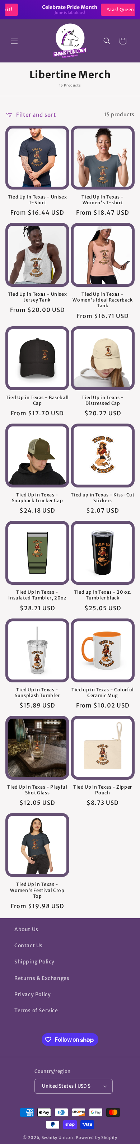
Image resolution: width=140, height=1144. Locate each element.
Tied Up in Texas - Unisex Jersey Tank (37, 297)
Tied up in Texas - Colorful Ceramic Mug (102, 692)
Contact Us (28, 945)
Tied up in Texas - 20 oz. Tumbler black (102, 595)
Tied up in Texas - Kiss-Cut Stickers (102, 497)
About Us (26, 929)
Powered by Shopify (96, 1137)
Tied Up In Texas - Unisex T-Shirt (37, 199)
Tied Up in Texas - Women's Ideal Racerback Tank (103, 299)
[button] (14, 41)
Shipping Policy (34, 961)
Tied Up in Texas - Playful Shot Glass (37, 789)
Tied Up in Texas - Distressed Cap (102, 400)
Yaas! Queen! (99, 9)
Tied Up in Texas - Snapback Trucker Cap (37, 497)
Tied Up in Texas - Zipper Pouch (102, 789)
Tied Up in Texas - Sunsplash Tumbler (37, 692)
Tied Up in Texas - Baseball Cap (37, 400)
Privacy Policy (32, 994)
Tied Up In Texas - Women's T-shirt (102, 199)
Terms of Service (36, 1010)
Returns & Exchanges (41, 978)
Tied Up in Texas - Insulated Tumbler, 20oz (37, 595)
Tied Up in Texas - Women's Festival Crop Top (37, 890)
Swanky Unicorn (58, 1137)
